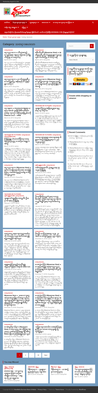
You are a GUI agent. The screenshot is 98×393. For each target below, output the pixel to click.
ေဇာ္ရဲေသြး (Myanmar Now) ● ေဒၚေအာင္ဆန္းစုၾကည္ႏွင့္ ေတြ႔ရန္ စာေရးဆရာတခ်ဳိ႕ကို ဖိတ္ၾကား (48, 268)
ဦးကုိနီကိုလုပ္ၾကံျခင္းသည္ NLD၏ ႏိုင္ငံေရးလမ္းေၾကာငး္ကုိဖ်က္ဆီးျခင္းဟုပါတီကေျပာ (48, 200)
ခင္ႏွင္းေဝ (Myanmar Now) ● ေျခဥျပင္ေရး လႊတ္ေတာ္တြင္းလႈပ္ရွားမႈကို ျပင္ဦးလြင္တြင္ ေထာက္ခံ (48, 82)
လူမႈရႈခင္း (33, 22)
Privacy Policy (42, 389)
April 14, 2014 (32, 374)
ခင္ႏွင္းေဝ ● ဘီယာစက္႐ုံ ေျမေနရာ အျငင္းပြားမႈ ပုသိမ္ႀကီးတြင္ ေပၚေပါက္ (17, 54)
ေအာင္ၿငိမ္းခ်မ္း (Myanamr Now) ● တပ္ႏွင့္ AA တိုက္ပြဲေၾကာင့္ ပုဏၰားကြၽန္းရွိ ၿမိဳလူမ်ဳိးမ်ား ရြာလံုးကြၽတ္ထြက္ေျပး (17, 330)
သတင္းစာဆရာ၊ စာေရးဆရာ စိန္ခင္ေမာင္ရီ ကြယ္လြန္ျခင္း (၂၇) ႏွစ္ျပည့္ (48, 139)
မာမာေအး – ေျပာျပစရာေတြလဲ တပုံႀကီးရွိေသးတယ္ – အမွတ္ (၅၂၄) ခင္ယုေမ (13, 374)
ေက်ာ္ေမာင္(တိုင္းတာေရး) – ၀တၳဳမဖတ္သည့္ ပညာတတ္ (80, 166)
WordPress (82, 389)
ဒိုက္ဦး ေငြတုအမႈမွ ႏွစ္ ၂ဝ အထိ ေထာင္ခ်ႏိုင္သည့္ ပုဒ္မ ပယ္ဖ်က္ (48, 235)
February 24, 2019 (9, 177)
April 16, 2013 (79, 376)
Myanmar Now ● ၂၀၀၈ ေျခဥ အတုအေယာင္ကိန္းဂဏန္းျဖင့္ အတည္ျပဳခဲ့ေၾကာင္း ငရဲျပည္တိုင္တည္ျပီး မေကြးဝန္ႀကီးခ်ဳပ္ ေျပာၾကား (17, 300)
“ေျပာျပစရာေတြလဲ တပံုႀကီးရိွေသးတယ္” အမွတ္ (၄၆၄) (83, 371)
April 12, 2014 (55, 374)
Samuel (70, 136)
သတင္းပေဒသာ (8, 50)
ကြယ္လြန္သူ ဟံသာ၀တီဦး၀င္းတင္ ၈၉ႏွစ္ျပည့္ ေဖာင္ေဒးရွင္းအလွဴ (17, 141)
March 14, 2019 (40, 113)
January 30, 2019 (40, 206)
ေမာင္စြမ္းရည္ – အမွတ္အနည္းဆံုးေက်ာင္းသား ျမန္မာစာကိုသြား (80, 150)
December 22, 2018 (10, 241)
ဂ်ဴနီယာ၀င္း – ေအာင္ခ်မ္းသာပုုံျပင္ (60, 370)
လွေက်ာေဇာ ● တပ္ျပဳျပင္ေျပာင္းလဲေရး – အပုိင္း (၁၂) (80, 158)
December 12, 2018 (10, 307)
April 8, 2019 (8, 60)
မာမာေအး (11, 367)
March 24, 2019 (40, 89)
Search (92, 46)
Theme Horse (59, 389)
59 (38, 355)
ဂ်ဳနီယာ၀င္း (54, 367)
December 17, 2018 (41, 274)
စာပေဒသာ (45, 22)
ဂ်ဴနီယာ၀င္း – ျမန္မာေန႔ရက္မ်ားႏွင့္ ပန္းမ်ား (37, 370)
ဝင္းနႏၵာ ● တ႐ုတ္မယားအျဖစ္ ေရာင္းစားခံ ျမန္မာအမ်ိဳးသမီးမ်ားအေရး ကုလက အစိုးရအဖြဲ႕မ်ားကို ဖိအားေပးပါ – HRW (17, 111)
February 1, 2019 (9, 203)
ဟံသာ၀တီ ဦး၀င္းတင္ (9, 136)
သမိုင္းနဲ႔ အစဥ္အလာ (10, 27)
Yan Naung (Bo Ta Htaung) (43, 105)
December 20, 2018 (10, 269)
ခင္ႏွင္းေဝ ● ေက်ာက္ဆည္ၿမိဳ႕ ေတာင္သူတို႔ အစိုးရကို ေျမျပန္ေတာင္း (17, 81)
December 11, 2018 (41, 307)
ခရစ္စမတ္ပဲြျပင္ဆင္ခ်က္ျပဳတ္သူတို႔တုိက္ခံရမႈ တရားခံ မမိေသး (17, 265)
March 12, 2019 (40, 144)
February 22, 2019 (40, 172)
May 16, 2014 (8, 380)
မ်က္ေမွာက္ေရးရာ (19, 22)
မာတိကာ (7, 22)
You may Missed (11, 362)
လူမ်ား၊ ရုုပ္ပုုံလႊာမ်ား (40, 165)
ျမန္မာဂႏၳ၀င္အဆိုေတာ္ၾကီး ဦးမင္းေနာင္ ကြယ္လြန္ (16, 199)
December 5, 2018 (40, 334)
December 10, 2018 (10, 336)
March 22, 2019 (9, 118)
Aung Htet (47, 60)
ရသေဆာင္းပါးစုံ (8, 368)
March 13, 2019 (9, 146)
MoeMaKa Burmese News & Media (25, 389)
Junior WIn (31, 367)
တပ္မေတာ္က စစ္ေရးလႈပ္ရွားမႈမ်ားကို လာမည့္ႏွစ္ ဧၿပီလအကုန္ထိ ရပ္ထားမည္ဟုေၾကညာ (17, 236)
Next (45, 355)
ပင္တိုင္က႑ (24, 27)
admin (15, 60)
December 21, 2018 (41, 238)
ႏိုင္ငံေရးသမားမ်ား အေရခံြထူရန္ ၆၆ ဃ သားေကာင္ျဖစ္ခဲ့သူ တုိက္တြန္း (48, 329)
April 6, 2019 (39, 60)
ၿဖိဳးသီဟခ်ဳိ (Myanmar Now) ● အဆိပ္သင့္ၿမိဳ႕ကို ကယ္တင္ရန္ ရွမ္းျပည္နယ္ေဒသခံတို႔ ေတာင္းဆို (48, 54)
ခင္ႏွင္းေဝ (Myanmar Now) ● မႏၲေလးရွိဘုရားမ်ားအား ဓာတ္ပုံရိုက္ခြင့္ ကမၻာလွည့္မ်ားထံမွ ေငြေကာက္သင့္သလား (17, 171)
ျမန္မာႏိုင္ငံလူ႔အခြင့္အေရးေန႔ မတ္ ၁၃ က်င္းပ (47, 109)
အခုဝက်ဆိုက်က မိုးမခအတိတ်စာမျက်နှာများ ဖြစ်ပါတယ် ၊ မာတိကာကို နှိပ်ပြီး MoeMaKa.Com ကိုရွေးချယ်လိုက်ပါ (39, 32)
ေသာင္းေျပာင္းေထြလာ (62, 22)
